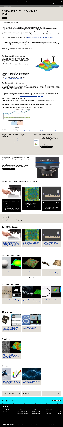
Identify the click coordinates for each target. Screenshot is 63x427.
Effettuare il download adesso (46, 146)
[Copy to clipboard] (59, 6)
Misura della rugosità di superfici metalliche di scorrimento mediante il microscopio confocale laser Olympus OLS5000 (31, 272)
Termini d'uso (18, 424)
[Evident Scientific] (4, 3)
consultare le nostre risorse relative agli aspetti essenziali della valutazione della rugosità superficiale (39, 130)
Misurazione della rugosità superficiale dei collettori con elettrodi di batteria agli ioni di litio (31, 243)
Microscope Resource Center (36, 411)
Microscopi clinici (19, 409)
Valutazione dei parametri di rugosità (9, 142)
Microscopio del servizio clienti (36, 413)
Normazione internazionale (7, 146)
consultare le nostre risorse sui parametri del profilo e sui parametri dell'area (40, 37)
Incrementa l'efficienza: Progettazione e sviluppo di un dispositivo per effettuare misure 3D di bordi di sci (11, 382)
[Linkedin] (59, 413)
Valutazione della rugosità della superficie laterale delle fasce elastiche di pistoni (11, 300)
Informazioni (32, 3)
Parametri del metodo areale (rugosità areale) (10, 140)
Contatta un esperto (56, 400)
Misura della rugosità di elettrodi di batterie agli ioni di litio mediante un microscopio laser (50, 243)
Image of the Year (34, 409)
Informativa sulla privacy (25, 424)
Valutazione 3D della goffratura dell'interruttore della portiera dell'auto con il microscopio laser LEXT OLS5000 (31, 300)
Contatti (4, 18)
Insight (19, 3)
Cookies (31, 424)
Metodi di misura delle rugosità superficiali (10, 144)
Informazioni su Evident (6, 409)
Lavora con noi (5, 420)
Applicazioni (15, 3)
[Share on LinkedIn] (61, 6)
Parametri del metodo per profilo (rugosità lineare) (11, 138)
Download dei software (35, 415)
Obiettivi (18, 415)
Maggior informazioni (50, 1)
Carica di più (31, 248)
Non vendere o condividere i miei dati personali (50, 424)
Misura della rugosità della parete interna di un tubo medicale (30, 328)
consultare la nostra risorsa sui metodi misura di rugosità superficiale (31, 96)
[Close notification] (62, 1)
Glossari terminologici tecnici (7, 148)
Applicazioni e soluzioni (6, 411)
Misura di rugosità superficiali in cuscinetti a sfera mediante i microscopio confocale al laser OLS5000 (9, 272)
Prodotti (10, 3)
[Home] (2, 6)
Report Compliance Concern (38, 424)
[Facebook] (58, 413)
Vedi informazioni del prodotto (8, 168)
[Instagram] (57, 413)
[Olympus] (61, 4)
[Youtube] (60, 413)
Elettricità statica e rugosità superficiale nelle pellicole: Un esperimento (31, 382)
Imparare (23, 3)
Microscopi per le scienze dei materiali (22, 413)
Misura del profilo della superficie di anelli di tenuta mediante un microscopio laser (50, 300)
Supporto (27, 3)
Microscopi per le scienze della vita (22, 411)
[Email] (60, 411)
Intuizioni (3, 413)
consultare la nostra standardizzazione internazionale (13, 78)
